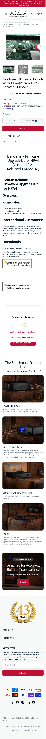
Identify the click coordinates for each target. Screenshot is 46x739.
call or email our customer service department (24, 244)
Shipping (5, 107)
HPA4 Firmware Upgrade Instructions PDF (16, 259)
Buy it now (22, 132)
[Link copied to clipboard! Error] (18, 139)
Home (4, 22)
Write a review (33, 97)
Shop (11, 22)
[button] (6, 13)
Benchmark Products (22, 22)
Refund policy (9, 735)
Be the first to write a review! (22, 354)
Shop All (22, 590)
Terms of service (22, 735)
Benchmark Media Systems (17, 726)
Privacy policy (34, 735)
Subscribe (22, 681)
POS (27, 726)
